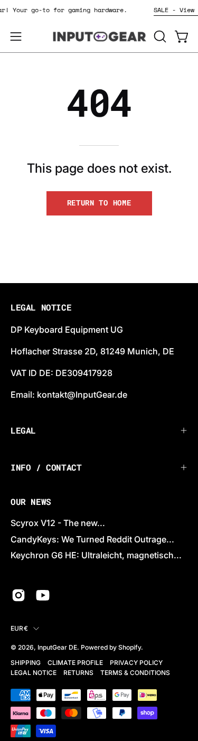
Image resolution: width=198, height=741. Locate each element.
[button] (159, 36)
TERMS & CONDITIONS (135, 673)
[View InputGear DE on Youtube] (43, 595)
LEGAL (23, 430)
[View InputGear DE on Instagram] (18, 595)
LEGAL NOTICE (33, 673)
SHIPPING (26, 663)
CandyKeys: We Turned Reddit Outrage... (92, 539)
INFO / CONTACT (46, 467)
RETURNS (78, 673)
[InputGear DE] (99, 36)
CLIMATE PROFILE (75, 663)
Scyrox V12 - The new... (58, 523)
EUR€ (19, 628)
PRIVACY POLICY (136, 663)
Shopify (129, 647)
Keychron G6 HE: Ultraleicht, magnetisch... (96, 555)
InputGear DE (57, 647)
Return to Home (99, 203)
